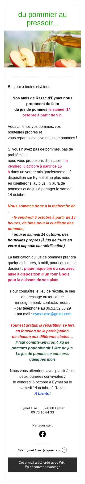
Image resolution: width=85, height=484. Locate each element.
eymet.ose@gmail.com (52, 314)
